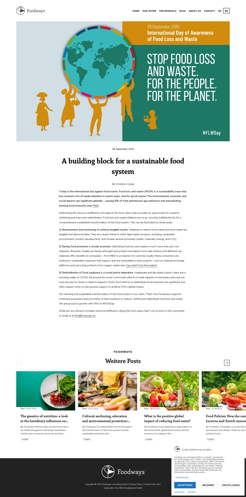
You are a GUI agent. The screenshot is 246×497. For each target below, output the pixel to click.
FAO (95, 205)
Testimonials (168, 11)
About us (195, 11)
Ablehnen (208, 485)
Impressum (191, 492)
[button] (19, 363)
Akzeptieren (185, 485)
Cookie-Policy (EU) (152, 484)
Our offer (149, 11)
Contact (209, 11)
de (220, 11)
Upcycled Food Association (141, 265)
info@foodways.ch (85, 315)
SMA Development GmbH (130, 488)
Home (136, 11)
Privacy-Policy (136, 484)
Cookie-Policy (179, 492)
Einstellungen (231, 485)
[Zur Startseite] (30, 10)
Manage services (182, 477)
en (226, 11)
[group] (45, 408)
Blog (183, 11)
